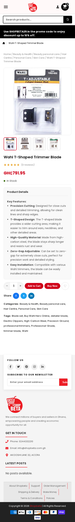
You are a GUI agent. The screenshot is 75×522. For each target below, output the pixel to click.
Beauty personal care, (53, 304)
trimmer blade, (12, 331)
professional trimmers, (17, 326)
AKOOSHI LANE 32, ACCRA (25, 455)
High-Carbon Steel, (35, 321)
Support (35, 485)
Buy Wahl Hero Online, (37, 316)
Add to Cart (34, 286)
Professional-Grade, (43, 326)
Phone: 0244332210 (21, 441)
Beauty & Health (22, 54)
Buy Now (52, 286)
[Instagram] (34, 367)
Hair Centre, (11, 309)
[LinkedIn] (42, 367)
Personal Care (22, 57)
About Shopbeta (18, 485)
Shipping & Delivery (28, 492)
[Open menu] (6, 7)
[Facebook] (10, 367)
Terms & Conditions (32, 498)
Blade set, (17, 316)
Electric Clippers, (13, 321)
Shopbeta (36, 506)
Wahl (25, 331)
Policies (50, 498)
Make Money (50, 492)
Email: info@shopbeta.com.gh (28, 448)
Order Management (55, 485)
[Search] (67, 19)
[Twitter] (18, 367)
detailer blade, (59, 316)
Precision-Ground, (58, 321)
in (31, 295)
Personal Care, (27, 309)
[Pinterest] (26, 367)
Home (7, 54)
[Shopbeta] (32, 7)
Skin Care (39, 57)
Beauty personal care (47, 54)
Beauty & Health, (29, 304)
